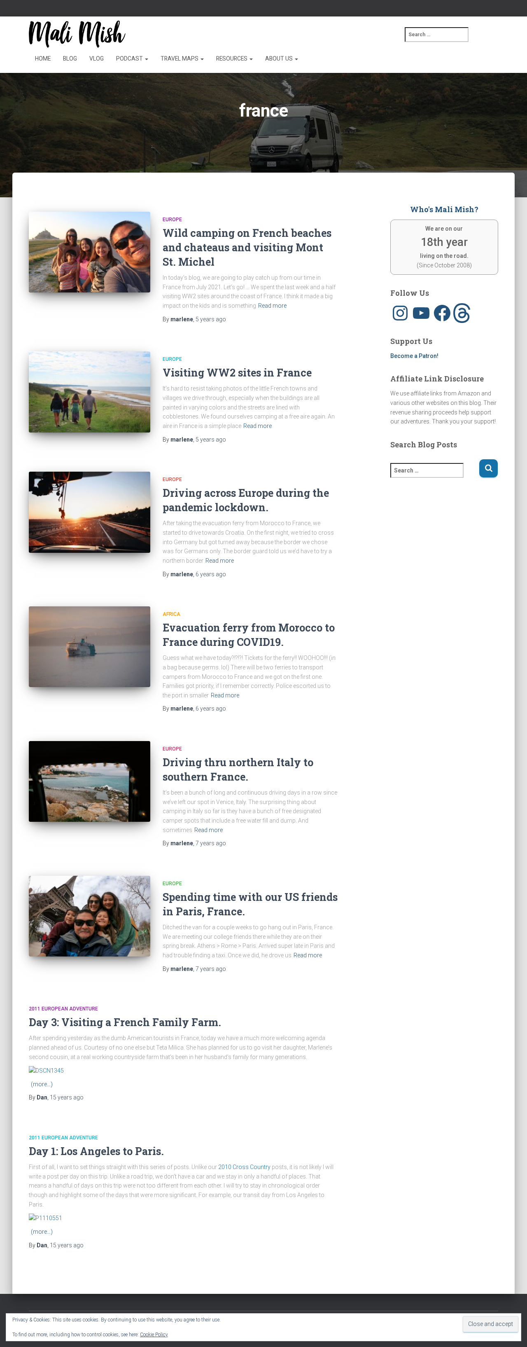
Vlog (96, 58)
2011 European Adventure (63, 1009)
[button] (146, 58)
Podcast (130, 58)
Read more (272, 305)
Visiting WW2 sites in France (237, 372)
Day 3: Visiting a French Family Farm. (125, 1022)
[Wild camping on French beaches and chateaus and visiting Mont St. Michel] (89, 252)
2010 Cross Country (244, 1167)
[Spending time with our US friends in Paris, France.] (89, 916)
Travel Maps (180, 58)
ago (211, 319)
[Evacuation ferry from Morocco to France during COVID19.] (89, 647)
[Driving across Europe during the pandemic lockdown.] (89, 512)
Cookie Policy (154, 1335)
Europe (172, 219)
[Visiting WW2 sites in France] (89, 392)
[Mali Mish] (77, 34)
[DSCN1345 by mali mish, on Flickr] (46, 1070)
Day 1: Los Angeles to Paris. (96, 1151)
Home (43, 58)
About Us (279, 58)
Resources (232, 58)
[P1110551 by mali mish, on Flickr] (45, 1217)
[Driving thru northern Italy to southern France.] (89, 781)
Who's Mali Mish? (444, 209)
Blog (70, 58)
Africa (171, 614)
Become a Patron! (414, 356)
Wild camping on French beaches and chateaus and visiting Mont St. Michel (247, 247)
